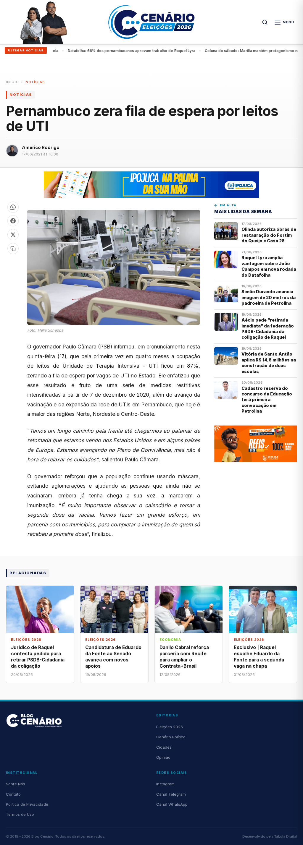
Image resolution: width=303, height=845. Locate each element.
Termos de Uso (20, 814)
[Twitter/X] (13, 234)
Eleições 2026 (169, 726)
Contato (13, 794)
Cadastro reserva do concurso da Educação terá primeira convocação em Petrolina (266, 400)
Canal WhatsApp (172, 804)
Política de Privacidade (27, 804)
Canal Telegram (171, 794)
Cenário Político (171, 736)
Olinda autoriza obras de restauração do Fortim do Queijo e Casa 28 (268, 235)
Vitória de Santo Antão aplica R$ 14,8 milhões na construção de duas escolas (268, 362)
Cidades (164, 747)
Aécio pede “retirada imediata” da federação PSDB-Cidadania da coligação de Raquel (267, 328)
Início (12, 82)
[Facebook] (13, 220)
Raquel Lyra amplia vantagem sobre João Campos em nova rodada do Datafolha (268, 266)
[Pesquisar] (265, 22)
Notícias (35, 82)
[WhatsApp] (13, 207)
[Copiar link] (13, 248)
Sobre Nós (15, 783)
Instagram (165, 783)
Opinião (163, 757)
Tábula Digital (285, 836)
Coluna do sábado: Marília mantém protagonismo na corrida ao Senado (129, 50)
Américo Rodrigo (40, 147)
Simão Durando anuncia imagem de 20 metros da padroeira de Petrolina (268, 297)
